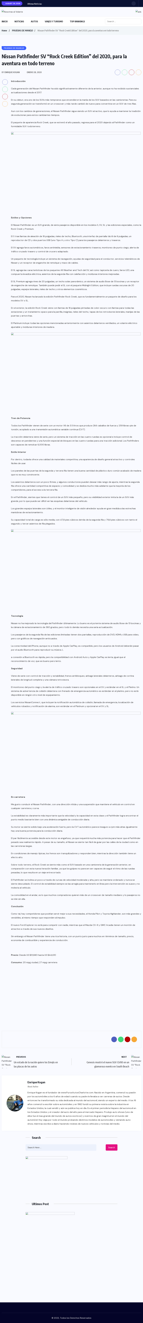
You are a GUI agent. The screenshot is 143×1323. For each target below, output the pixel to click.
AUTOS (34, 21)
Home (4, 30)
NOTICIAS (19, 21)
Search (111, 1147)
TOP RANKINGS (77, 21)
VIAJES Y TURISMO (54, 21)
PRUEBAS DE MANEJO (22, 30)
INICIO (5, 21)
